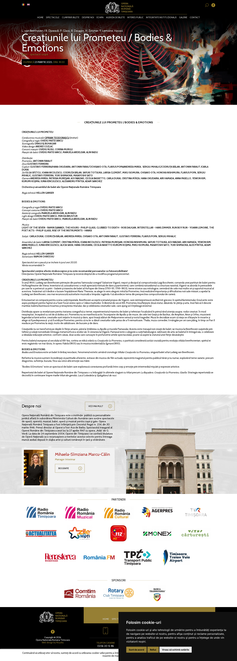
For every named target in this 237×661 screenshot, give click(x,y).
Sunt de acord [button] (136, 649)
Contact (195, 17)
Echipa (100, 17)
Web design (47, 642)
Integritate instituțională (161, 17)
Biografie (63, 468)
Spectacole (52, 17)
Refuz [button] (153, 649)
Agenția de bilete (115, 17)
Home (40, 17)
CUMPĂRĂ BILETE (70, 17)
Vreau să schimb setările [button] (175, 649)
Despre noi (88, 17)
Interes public (135, 17)
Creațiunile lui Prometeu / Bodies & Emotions (97, 42)
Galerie (183, 17)
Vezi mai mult (95, 406)
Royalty (60, 642)
